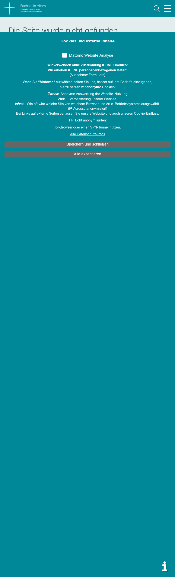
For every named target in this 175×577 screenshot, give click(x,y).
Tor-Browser (63, 127)
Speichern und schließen (87, 144)
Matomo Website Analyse (91, 56)
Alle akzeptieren (87, 154)
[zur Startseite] (23, 8)
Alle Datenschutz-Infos (87, 134)
